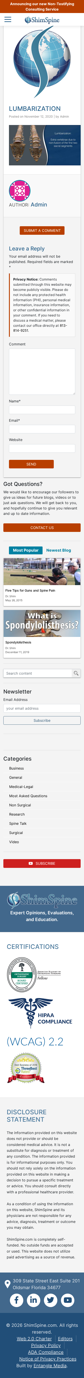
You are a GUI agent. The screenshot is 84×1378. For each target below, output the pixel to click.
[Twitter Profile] (50, 1300)
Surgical (16, 832)
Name (14, 401)
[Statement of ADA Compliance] (35, 1041)
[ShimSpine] (42, 20)
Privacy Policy (46, 1345)
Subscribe (44, 863)
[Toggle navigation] (8, 20)
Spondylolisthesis (18, 642)
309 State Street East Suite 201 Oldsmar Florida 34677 (46, 1284)
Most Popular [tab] (26, 550)
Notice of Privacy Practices (47, 1359)
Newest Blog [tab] (58, 550)
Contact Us (42, 527)
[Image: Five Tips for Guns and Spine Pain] (42, 571)
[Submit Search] (76, 673)
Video (14, 842)
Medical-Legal (21, 786)
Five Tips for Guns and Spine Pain (30, 590)
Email (13, 420)
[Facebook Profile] (16, 1300)
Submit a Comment (42, 230)
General (15, 777)
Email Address (15, 699)
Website (15, 439)
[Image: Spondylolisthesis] (42, 623)
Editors (65, 1338)
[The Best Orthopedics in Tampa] (26, 1067)
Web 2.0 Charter (34, 1338)
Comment (17, 344)
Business (16, 768)
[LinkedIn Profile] (33, 1300)
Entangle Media (50, 1365)
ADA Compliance (46, 1352)
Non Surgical (20, 805)
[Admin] (19, 190)
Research (17, 814)
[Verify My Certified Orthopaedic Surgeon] (22, 974)
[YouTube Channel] (67, 1300)
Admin (64, 116)
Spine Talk (18, 823)
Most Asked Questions (28, 796)
